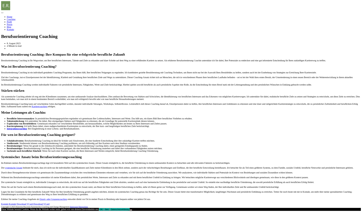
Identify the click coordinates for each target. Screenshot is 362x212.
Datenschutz (83, 207)
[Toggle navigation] (2, 12)
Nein (107, 209)
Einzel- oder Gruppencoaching (53, 199)
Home (9, 17)
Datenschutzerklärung (120, 209)
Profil (9, 22)
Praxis (9, 24)
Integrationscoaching (17, 129)
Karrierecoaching (40, 106)
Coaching (11, 19)
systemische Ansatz (13, 168)
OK (101, 209)
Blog (9, 27)
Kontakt (10, 29)
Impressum (74, 207)
